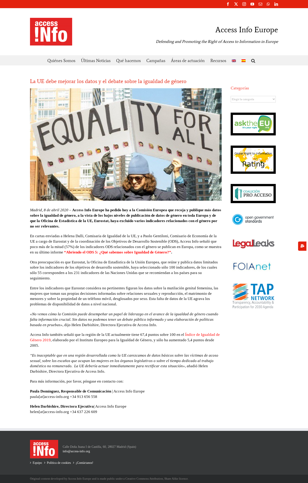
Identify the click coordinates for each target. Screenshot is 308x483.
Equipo (37, 462)
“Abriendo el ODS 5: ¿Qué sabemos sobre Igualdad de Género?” (117, 252)
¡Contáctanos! (84, 462)
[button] (253, 60)
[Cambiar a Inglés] (234, 60)
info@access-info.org (76, 451)
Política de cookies (59, 462)
